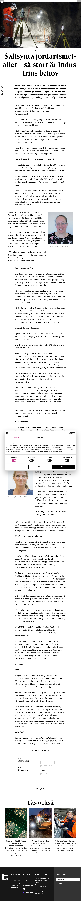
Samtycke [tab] (17, 437)
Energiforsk (26, 221)
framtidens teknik (46, 765)
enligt (28, 402)
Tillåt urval (40, 467)
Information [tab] (40, 437)
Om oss (25, 880)
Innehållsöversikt (27, 878)
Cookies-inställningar (28, 885)
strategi (38, 472)
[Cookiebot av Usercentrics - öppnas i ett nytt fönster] (68, 433)
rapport (41, 548)
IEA (51, 675)
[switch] (31, 460)
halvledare (39, 530)
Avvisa (17, 467)
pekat (17, 559)
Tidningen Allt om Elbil (31, 218)
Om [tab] (64, 437)
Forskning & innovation (16, 878)
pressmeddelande (32, 125)
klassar (46, 477)
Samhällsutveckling (15, 883)
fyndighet (60, 579)
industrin (44, 762)
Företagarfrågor (14, 887)
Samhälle (44, 773)
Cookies (25, 883)
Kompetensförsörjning (16, 880)
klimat (51, 762)
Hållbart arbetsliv (15, 885)
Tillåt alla (63, 467)
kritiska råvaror (50, 131)
